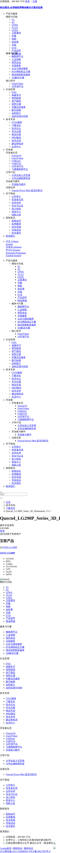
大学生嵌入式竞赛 (21, 175)
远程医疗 (16, 113)
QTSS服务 (17, 122)
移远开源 (16, 134)
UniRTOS (16, 163)
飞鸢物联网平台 (20, 169)
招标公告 (16, 215)
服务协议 (28, 848)
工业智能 (16, 59)
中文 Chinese (12, 241)
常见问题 (16, 131)
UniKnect (16, 161)
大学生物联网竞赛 (21, 178)
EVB (14, 48)
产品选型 (16, 50)
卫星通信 (16, 33)
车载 (14, 36)
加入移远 (16, 208)
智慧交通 (16, 104)
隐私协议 (17, 848)
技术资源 (16, 227)
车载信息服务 (19, 107)
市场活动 (16, 230)
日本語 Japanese (14, 247)
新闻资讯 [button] (10, 218)
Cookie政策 (5, 848)
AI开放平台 (17, 86)
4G (13, 22)
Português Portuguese (16, 253)
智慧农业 (16, 62)
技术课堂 (16, 233)
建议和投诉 (17, 143)
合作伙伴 (16, 202)
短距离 (15, 42)
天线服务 (16, 65)
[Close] (1, 492)
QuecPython (17, 83)
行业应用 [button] (10, 89)
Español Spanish (13, 255)
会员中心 (16, 146)
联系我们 (10, 236)
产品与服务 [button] (11, 13)
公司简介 (16, 196)
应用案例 (16, 224)
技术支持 (16, 140)
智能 (14, 39)
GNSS (15, 30)
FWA (14, 92)
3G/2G (15, 27)
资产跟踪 (16, 101)
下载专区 (16, 125)
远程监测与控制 (20, 116)
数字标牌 (16, 110)
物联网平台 (17, 56)
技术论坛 (16, 128)
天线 (14, 45)
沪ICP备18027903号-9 (39, 851)
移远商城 (22, 300)
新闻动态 (16, 221)
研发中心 (16, 211)
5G (13, 19)
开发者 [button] (9, 149)
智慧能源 (16, 98)
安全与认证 (17, 205)
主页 (8, 502)
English (9, 244)
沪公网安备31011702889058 (14, 851)
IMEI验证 (16, 137)
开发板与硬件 (19, 184)
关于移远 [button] (10, 193)
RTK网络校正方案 (21, 71)
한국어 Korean (13, 250)
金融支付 (16, 95)
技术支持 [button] (10, 119)
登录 (27, 1)
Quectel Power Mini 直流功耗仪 (27, 190)
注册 (34, 1)
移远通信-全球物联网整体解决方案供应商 (21, 7)
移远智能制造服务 (21, 74)
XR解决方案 (18, 77)
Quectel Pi (16, 155)
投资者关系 (17, 199)
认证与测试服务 (20, 68)
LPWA (15, 25)
